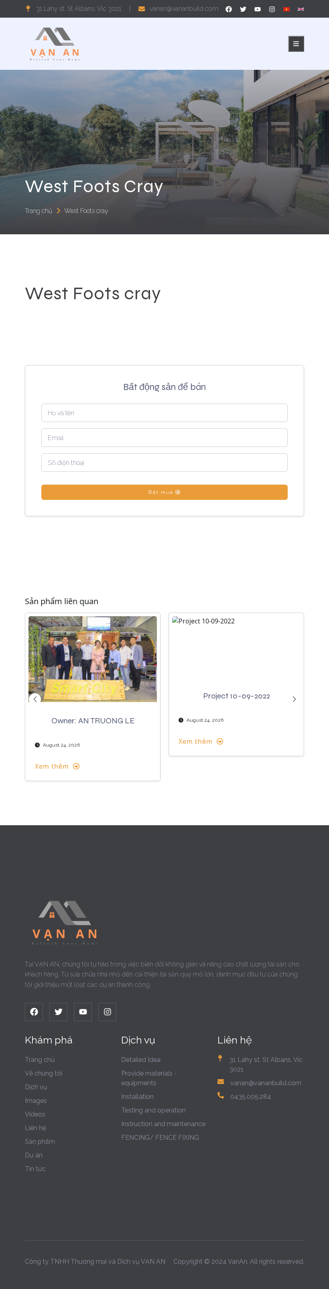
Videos (35, 1114)
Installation (137, 1096)
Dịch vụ (36, 1087)
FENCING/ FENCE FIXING (160, 1137)
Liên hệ (35, 1128)
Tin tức (35, 1169)
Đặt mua (161, 492)
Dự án (34, 1155)
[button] (35, 699)
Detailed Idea (140, 1060)
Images (36, 1100)
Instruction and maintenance (163, 1124)
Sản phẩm (40, 1141)
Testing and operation (153, 1110)
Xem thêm (52, 766)
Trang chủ (38, 211)
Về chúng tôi (43, 1073)
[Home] (55, 43)
